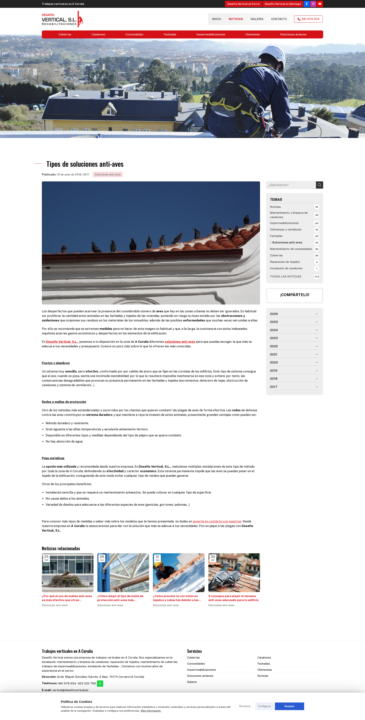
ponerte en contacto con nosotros (217, 521)
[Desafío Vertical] (63, 19)
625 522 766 (87, 683)
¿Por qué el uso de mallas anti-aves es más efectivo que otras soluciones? (67, 598)
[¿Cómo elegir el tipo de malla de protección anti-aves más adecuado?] (123, 572)
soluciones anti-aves (180, 342)
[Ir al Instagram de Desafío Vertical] (313, 4)
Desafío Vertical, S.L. (62, 342)
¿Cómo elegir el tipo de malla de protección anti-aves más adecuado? (120, 598)
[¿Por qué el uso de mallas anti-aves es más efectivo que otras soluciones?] (68, 572)
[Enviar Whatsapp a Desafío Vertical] (100, 683)
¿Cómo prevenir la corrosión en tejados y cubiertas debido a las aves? (175, 598)
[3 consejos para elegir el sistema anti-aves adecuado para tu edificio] (234, 572)
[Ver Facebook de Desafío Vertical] (307, 4)
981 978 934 (67, 683)
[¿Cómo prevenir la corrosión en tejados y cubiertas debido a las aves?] (179, 572)
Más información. (151, 710)
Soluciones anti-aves (108, 174)
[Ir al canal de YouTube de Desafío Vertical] (320, 4)
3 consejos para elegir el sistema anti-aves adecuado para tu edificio (233, 598)
